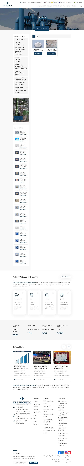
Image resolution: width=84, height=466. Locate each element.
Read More (23, 134)
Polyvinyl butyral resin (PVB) (23, 145)
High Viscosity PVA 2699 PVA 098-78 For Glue (23, 254)
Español (55, 2)
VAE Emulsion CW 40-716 (23, 240)
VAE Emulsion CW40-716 (48, 421)
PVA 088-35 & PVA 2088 (62, 445)
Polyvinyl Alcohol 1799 (49, 415)
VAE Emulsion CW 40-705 (23, 233)
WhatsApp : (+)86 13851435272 (21, 422)
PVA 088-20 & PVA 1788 (23, 159)
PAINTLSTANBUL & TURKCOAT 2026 (41, 367)
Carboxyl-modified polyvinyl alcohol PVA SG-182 (51, 50)
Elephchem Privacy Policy (63, 460)
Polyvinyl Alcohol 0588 (49, 410)
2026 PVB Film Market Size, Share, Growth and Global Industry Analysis (21, 367)
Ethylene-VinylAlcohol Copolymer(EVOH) (21, 66)
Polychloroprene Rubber (20, 91)
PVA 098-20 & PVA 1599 (23, 214)
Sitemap (36, 424)
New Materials (19, 87)
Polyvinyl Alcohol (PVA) (19, 43)
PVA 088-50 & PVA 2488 (23, 152)
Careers (67, 5)
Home (39, 28)
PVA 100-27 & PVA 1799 (23, 166)
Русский (62, 2)
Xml (53, 460)
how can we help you (21, 102)
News (35, 415)
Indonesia (70, 2)
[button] (64, 347)
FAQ (61, 5)
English (48, 2)
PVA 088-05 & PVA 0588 (23, 173)
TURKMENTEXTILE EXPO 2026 (61, 367)
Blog (34, 421)
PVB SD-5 (23, 227)
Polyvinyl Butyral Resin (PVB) (19, 73)
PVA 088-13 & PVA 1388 (23, 193)
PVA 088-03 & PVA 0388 (23, 186)
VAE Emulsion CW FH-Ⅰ (22, 261)
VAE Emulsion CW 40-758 (23, 247)
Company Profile (41, 5)
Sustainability (56, 5)
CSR (64, 5)
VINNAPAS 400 (48, 428)
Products (49, 5)
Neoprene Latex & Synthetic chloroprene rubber (23, 139)
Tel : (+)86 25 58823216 (23, 414)
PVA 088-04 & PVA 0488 (23, 200)
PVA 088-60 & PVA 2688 (23, 180)
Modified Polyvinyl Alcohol (18, 59)
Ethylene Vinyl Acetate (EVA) (19, 83)
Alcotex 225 (47, 425)
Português (79, 2)
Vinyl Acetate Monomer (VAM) (20, 78)
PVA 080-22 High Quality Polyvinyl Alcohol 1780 (38, 50)
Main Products (20, 39)
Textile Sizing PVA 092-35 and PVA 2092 (23, 221)
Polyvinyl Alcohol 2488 (49, 402)
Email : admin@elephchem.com (32, 2)
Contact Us (74, 5)
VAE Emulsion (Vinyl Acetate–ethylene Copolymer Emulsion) (20, 51)
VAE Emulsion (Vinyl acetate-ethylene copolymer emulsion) (23, 132)
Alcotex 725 (47, 406)
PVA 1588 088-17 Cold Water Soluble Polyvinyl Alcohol (23, 207)
